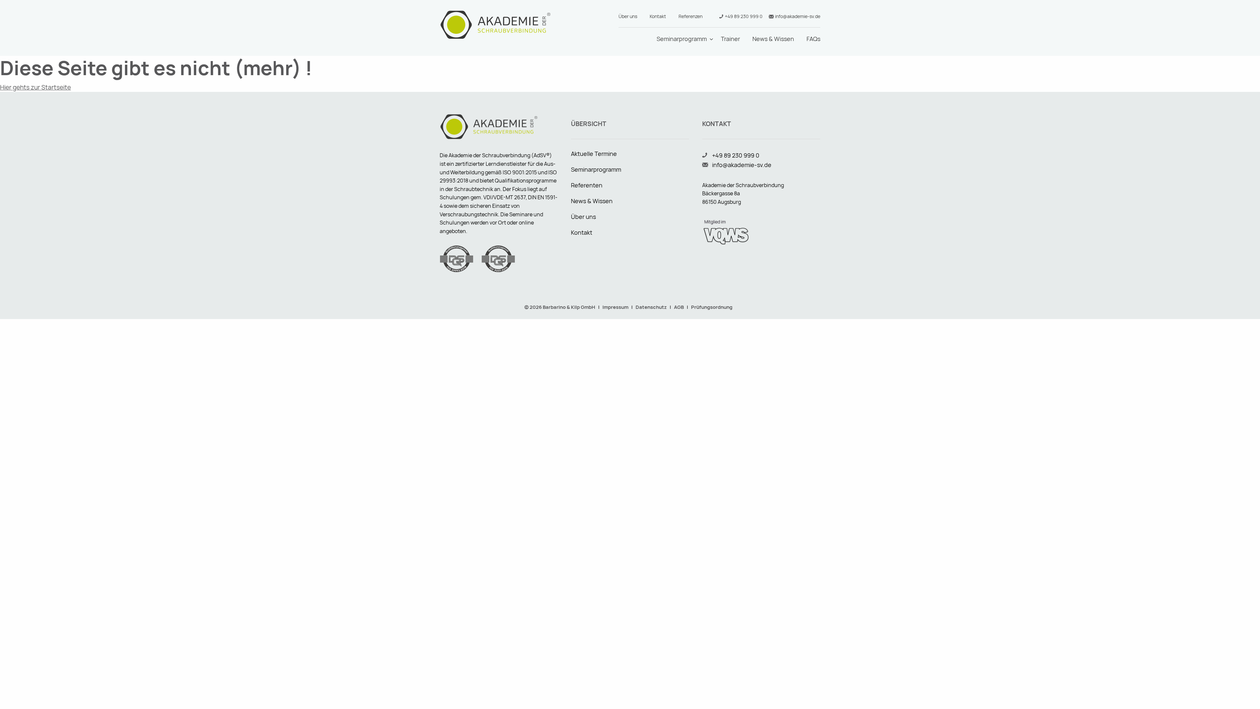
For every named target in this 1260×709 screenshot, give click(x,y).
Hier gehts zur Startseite (35, 87)
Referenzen (691, 16)
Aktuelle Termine (594, 154)
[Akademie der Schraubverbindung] (495, 24)
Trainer (730, 39)
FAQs (813, 39)
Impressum (615, 307)
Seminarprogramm (682, 39)
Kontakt (658, 16)
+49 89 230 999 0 (744, 16)
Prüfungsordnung (711, 307)
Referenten (586, 185)
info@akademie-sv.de (797, 16)
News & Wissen (773, 39)
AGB (679, 307)
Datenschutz (651, 307)
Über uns (628, 16)
